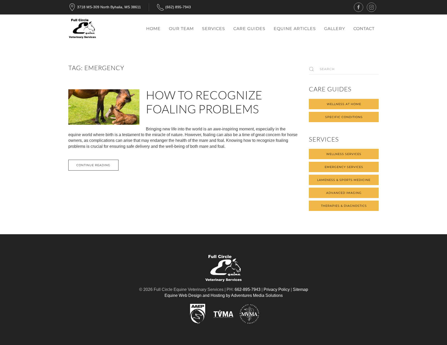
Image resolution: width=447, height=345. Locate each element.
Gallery (334, 28)
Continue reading (93, 165)
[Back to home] (82, 28)
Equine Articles (295, 28)
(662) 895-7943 (178, 7)
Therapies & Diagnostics (344, 206)
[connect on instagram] (371, 7)
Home (153, 28)
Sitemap (300, 289)
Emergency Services (344, 167)
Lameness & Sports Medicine (343, 180)
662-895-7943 (247, 289)
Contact (364, 28)
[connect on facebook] (358, 7)
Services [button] (213, 28)
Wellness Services (343, 154)
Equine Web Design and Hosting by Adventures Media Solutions (224, 295)
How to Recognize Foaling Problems (204, 102)
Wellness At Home (344, 104)
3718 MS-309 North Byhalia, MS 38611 (109, 7)
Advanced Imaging (344, 193)
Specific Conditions (344, 117)
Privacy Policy (277, 289)
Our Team (181, 28)
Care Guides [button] (249, 28)
